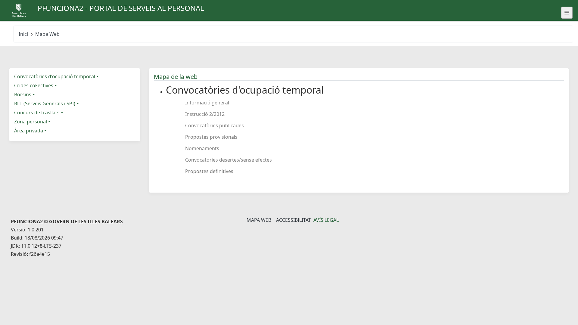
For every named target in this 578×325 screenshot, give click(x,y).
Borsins (22, 94)
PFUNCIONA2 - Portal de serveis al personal (121, 8)
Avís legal (326, 220)
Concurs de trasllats (37, 112)
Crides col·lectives (33, 85)
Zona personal (30, 121)
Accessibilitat (293, 220)
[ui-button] (567, 13)
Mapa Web (259, 220)
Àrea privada (28, 130)
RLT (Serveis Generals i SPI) (44, 103)
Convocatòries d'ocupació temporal (54, 76)
